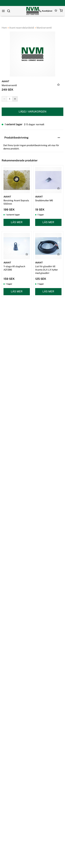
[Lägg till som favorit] (58, 85)
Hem (4, 27)
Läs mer (16, 222)
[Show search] (8, 11)
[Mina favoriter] (56, 11)
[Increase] (15, 98)
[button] (61, 11)
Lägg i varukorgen (32, 111)
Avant (5, 81)
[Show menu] (3, 11)
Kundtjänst (47, 11)
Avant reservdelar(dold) (21, 27)
